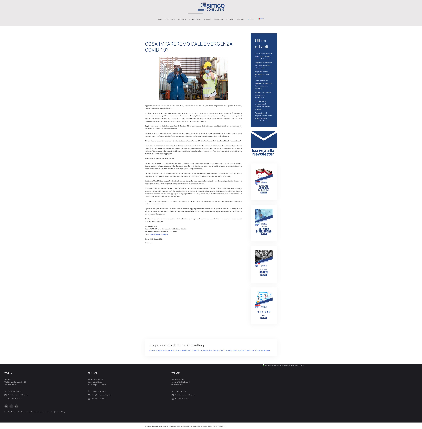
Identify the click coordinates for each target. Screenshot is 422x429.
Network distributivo (183, 350)
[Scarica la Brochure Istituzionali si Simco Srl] (264, 182)
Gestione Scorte (196, 350)
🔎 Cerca (251, 19)
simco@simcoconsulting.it (159, 234)
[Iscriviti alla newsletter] (264, 144)
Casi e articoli (195, 19)
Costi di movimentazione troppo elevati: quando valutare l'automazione (263, 56)
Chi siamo (230, 19)
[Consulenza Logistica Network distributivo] (264, 223)
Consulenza (170, 19)
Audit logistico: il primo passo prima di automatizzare (263, 94)
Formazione (218, 19)
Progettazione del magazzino (213, 350)
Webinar (207, 19)
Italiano (262, 18)
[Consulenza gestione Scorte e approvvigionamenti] (264, 264)
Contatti (240, 19)
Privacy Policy (60, 412)
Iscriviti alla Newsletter (12, 412)
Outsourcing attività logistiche (234, 350)
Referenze (182, 19)
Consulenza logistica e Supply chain (161, 350)
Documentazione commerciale (43, 412)
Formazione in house (262, 350)
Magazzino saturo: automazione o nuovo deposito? (262, 74)
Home (160, 19)
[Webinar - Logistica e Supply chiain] (264, 305)
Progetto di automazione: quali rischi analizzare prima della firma (263, 65)
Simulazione (250, 350)
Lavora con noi (26, 412)
